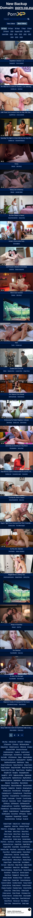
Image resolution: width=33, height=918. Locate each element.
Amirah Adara (26, 839)
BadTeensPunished (10, 762)
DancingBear (16, 243)
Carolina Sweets (17, 883)
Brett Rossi (8, 875)
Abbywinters (4, 747)
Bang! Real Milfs (16, 767)
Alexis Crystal (8, 834)
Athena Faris (26, 857)
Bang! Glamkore (18, 765)
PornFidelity (12, 551)
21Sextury (15, 744)
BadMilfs (29, 760)
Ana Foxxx (11, 841)
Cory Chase (6, 898)
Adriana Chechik (24, 826)
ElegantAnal (8, 816)
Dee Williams (25, 901)
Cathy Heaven (16, 885)
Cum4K (4, 798)
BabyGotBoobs (27, 757)
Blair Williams (25, 867)
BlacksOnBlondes (16, 785)
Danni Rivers (8, 901)
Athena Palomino (7, 859)
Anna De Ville (4, 849)
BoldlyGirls (12, 788)
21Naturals (28, 742)
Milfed (4, 371)
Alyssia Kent (25, 836)
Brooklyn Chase (17, 877)
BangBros (29, 770)
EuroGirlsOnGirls (10, 819)
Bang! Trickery (20, 770)
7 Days (23, 28)
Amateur (29, 747)
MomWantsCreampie (12, 704)
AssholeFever (18, 754)
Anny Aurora (21, 849)
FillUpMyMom (13, 448)
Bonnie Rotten (28, 870)
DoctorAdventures (15, 808)
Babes (20, 757)
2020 (12, 37)
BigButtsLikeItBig (18, 775)
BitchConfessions (27, 780)
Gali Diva (20, 89)
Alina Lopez (7, 836)
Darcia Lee (16, 901)
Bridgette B (15, 875)
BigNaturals (28, 775)
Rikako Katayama (19, 269)
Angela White (7, 847)
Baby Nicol (11, 865)
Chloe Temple (16, 893)
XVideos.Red (11, 525)
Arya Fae (16, 854)
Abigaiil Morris (18, 577)
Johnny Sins (26, 577)
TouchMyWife (13, 653)
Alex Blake (29, 829)
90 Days (10, 28)
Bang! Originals (5, 767)
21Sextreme (7, 744)
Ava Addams (25, 862)
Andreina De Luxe (8, 844)
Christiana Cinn (25, 893)
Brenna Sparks (24, 872)
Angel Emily (18, 844)
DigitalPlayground (26, 806)
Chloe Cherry (16, 890)
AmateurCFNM (10, 749)
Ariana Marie (26, 852)
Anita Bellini (15, 847)
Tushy (13, 345)
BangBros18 (7, 772)
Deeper (13, 295)
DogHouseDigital (25, 811)
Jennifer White (19, 192)
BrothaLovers (7, 790)
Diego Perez (27, 371)
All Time (4, 28)
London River (19, 371)
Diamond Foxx (16, 903)
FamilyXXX (12, 63)
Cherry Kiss (7, 890)
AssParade (26, 754)
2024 (15, 34)
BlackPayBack (5, 785)
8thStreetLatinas (24, 744)
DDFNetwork (15, 803)
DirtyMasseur (5, 808)
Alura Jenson (16, 836)
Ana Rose (18, 841)
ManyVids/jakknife (13, 500)
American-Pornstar (21, 749)
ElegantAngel (17, 816)
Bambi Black (8, 867)
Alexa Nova (25, 831)
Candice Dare (7, 880)
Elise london (23, 422)
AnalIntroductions (8, 752)
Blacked (7, 783)
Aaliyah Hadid (7, 823)
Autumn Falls (17, 862)
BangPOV (4, 775)
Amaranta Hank (7, 839)
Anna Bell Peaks (25, 847)
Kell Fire (19, 627)
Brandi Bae (7, 872)
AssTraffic (4, 757)
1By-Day (4, 742)
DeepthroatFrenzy (7, 806)
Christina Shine (17, 895)
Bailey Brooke (28, 865)
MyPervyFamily (12, 396)
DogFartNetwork (14, 811)
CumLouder (11, 798)
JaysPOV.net (12, 114)
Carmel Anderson (25, 880)
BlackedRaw (15, 783)
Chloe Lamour (7, 893)
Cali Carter (27, 877)
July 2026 (27, 31)
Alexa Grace (16, 831)
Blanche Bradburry (6, 870)
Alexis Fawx (16, 834)
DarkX (19, 801)
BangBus (15, 772)
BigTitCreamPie (6, 778)
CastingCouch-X (6, 793)
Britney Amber (24, 875)
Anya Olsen (6, 852)
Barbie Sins (16, 867)
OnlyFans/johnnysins (9, 577)
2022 (25, 34)
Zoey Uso (21, 500)
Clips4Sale (5, 796)
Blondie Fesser (18, 870)
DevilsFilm (17, 806)
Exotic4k (25, 819)
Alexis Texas (25, 834)
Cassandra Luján (17, 474)
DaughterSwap (26, 801)
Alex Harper (8, 831)
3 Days (29, 28)
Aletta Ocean (20, 829)
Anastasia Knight (27, 841)
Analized (17, 752)
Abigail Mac (7, 826)
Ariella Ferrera (8, 854)
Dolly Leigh (25, 903)
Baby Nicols (18, 865)
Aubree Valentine (20, 551)
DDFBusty (7, 803)
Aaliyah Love (16, 823)
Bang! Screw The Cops (8, 770)
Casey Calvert (27, 883)
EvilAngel (19, 819)
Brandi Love (15, 872)
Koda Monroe (21, 396)
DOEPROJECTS (27, 808)
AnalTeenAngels (7, 754)
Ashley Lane (6, 857)
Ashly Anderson (16, 857)
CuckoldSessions (26, 796)
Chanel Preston (26, 885)
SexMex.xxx (13, 89)
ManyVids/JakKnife (13, 218)
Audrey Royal (27, 859)
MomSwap (9, 422)
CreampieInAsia (14, 796)
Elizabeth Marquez (20, 140)
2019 (16, 37)
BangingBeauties (24, 772)
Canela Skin (15, 880)
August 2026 (18, 31)
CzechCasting (27, 798)
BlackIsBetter (24, 783)
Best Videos (22, 23)
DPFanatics (22, 814)
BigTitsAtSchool (16, 778)
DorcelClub (14, 814)
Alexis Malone (22, 704)
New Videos (11, 23)
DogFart (5, 811)
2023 (20, 34)
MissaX (13, 166)
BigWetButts (17, 780)
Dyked (29, 814)
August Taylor (8, 862)
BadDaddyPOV (21, 760)
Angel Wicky (26, 844)
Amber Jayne (17, 839)
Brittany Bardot (7, 877)
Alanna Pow (22, 218)
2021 (29, 34)
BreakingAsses (27, 788)
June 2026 (5, 34)
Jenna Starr (20, 448)
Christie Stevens (7, 895)
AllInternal (23, 747)
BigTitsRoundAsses (6, 780)
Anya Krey (29, 849)
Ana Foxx (3, 841)
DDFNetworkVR (24, 803)
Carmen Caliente (6, 883)
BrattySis (18, 788)
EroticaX (25, 816)
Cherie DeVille (27, 888)
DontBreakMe (6, 814)
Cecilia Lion (19, 345)
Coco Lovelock (19, 63)
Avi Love (3, 865)
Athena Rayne (17, 859)
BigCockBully (13, 730)
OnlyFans (11, 269)
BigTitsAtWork (27, 778)
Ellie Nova (19, 166)
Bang (27, 762)
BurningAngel (26, 790)
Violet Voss (20, 730)
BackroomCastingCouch (8, 760)
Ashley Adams (24, 854)
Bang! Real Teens (27, 767)
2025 (11, 34)
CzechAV (18, 798)
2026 (11, 31)
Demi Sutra (7, 903)
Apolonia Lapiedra (16, 852)
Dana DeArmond (25, 898)
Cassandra (25, 474)
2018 (21, 37)
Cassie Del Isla (6, 885)
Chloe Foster (25, 890)
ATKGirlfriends (12, 757)
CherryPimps (27, 793)
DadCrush (5, 801)
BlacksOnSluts (27, 785)
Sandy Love (16, 422)
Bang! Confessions (6, 765)
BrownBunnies (16, 790)
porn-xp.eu (24, 8)
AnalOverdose (25, 752)
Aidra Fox (4, 829)
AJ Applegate (12, 829)
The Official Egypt (20, 525)
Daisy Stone (15, 898)
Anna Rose (13, 849)
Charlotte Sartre (17, 888)
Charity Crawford (6, 888)
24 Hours (6, 31)
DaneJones (12, 801)
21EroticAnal (12, 742)
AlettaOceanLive (14, 747)
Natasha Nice (11, 371)
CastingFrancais (17, 793)
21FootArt (20, 742)
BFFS (10, 775)
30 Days (17, 28)
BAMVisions (20, 762)
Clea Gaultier (27, 895)
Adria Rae (15, 826)
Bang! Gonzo (28, 765)
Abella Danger (26, 823)
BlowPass (4, 788)
